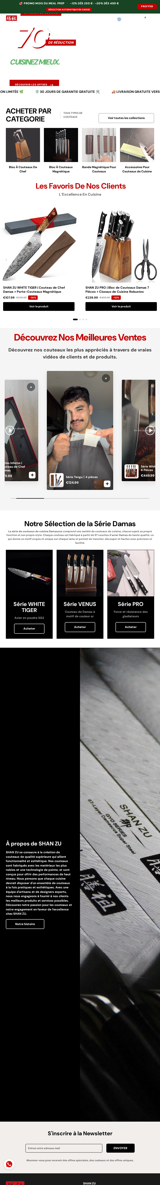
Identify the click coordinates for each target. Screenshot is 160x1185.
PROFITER (147, 6)
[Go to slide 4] (86, 319)
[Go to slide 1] (75, 319)
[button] (127, 19)
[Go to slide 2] (80, 319)
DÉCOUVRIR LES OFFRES (34, 84)
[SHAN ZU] (11, 19)
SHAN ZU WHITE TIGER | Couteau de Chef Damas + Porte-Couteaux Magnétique (34, 290)
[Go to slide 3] (83, 319)
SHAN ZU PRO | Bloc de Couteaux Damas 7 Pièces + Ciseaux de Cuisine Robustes (117, 290)
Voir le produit (38, 306)
